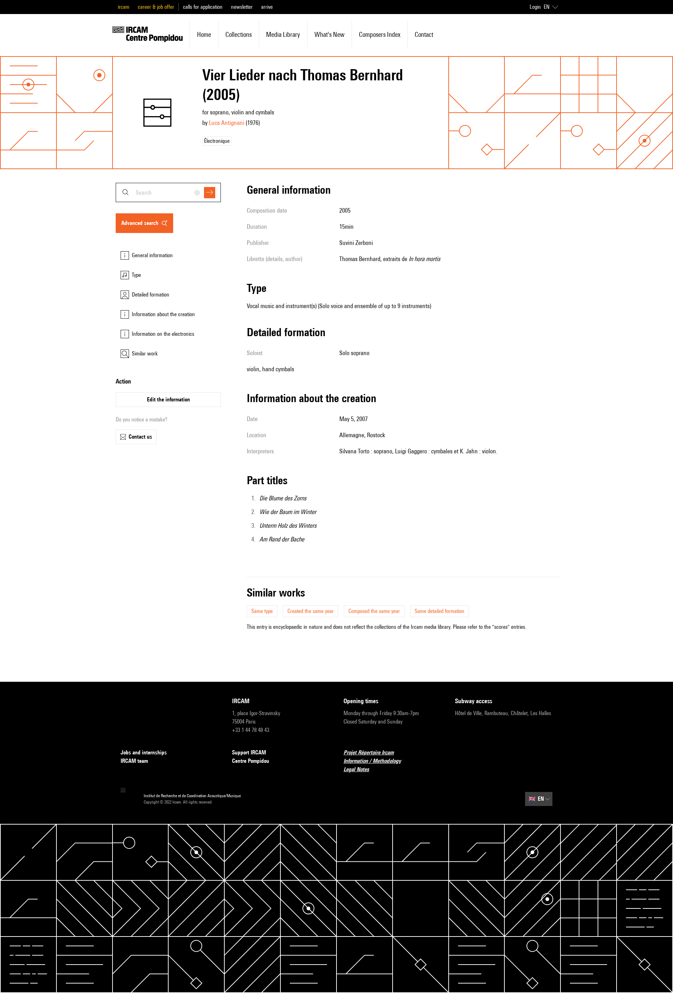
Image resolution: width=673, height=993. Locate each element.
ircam (123, 7)
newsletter (242, 7)
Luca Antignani (226, 122)
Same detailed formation (439, 611)
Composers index (379, 34)
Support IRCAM (249, 752)
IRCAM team (134, 761)
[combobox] (168, 192)
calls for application (203, 7)
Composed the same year (374, 611)
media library (283, 34)
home (204, 34)
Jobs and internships (144, 752)
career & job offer (156, 7)
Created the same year (310, 611)
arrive (267, 7)
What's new (329, 34)
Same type (262, 611)
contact (424, 34)
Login (535, 7)
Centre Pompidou (250, 761)
